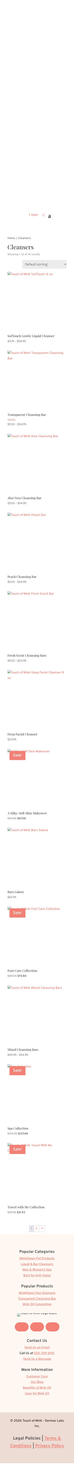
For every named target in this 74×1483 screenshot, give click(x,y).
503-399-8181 (44, 1353)
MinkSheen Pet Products (37, 1259)
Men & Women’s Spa (37, 1270)
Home (11, 238)
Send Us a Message (37, 1359)
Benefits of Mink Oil (37, 1388)
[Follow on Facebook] (22, 1326)
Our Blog (37, 1382)
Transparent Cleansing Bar (37, 1299)
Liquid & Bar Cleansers (37, 1264)
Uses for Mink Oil (37, 1394)
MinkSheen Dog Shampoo (37, 1293)
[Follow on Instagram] (52, 1326)
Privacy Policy (49, 1446)
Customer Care (37, 1377)
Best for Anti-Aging (37, 1276)
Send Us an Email (37, 1348)
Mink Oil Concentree (37, 1304)
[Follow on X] (37, 1326)
